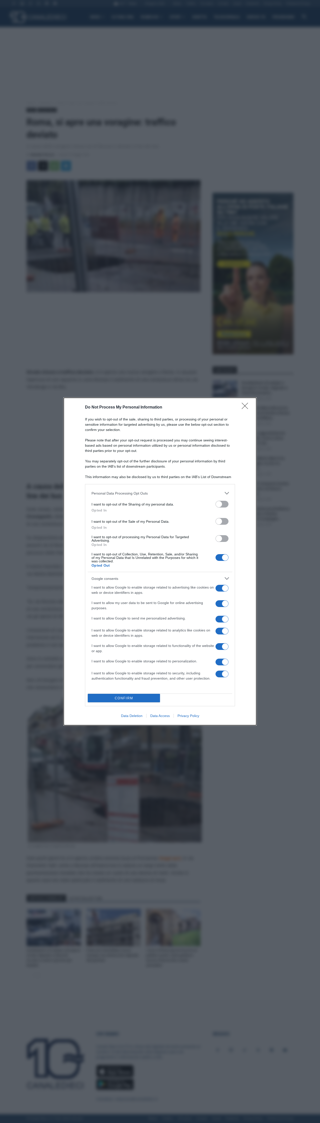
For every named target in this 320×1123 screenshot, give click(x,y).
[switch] (222, 504)
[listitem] (160, 493)
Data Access (160, 716)
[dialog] (160, 561)
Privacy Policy (188, 716)
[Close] (246, 407)
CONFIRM (124, 698)
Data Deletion (131, 716)
